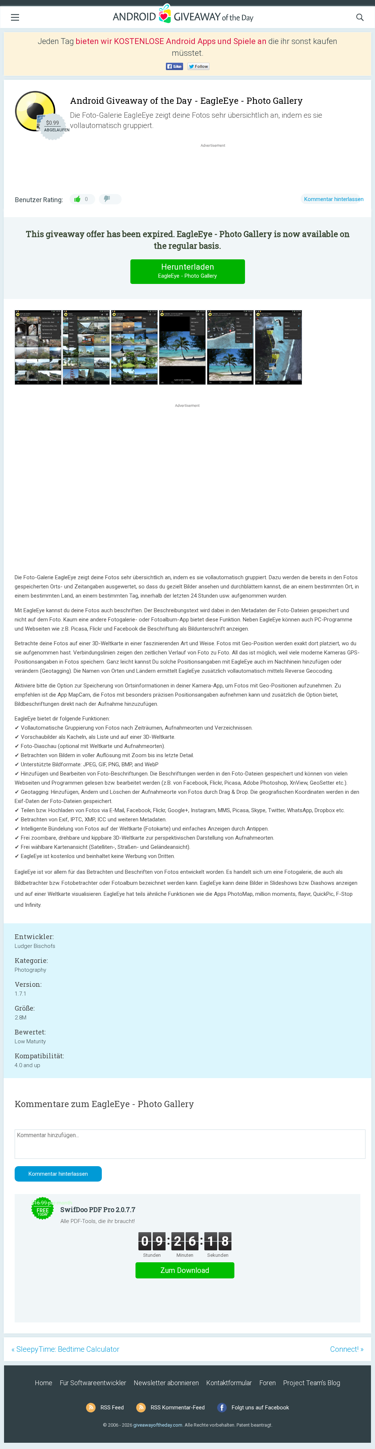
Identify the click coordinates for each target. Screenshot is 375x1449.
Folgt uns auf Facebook (260, 1407)
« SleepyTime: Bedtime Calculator (65, 1349)
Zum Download (184, 1270)
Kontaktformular (229, 1383)
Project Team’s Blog (311, 1383)
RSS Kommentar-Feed (178, 1407)
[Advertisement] (217, 166)
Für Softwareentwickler (93, 1383)
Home (43, 1383)
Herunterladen (187, 270)
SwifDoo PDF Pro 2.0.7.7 (97, 1209)
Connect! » (347, 1349)
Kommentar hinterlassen (334, 199)
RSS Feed (112, 1407)
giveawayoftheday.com (157, 1425)
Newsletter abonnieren (166, 1383)
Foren (267, 1383)
